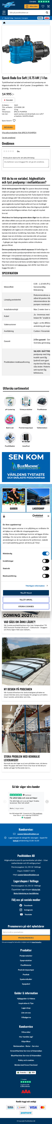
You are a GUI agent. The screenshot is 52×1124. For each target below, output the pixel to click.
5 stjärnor (13, 151)
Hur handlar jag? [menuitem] (26, 1037)
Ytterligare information (35, 586)
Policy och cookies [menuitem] (26, 1060)
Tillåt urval (26, 600)
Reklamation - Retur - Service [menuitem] (26, 1046)
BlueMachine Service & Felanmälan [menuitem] (26, 1055)
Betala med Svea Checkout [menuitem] (26, 1065)
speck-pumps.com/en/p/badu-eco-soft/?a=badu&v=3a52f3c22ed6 (29, 115)
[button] (4, 12)
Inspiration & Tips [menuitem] (26, 1003)
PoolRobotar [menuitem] (26, 965)
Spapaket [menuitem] (26, 984)
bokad (16, 840)
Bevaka (8, 127)
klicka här (36, 889)
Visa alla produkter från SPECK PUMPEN (19, 132)
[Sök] (47, 12)
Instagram (28, 910)
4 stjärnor (11, 151)
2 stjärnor (6, 151)
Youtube (28, 914)
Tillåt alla (26, 593)
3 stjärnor (8, 151)
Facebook (28, 905)
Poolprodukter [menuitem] (26, 955)
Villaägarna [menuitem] (26, 1017)
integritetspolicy (36, 942)
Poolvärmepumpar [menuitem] (26, 970)
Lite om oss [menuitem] (26, 1012)
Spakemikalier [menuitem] (26, 979)
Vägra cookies (26, 606)
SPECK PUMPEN (20, 112)
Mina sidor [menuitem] (26, 1032)
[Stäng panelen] (48, 516)
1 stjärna (4, 151)
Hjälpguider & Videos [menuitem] (26, 998)
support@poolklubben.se (28, 834)
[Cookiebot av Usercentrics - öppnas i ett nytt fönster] (32, 516)
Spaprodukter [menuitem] (26, 960)
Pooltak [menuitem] (26, 974)
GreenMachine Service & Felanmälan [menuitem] (26, 1051)
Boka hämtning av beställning (26, 893)
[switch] (45, 561)
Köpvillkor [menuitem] (26, 1041)
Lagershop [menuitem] (26, 1008)
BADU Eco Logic (22, 258)
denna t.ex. (22, 265)
